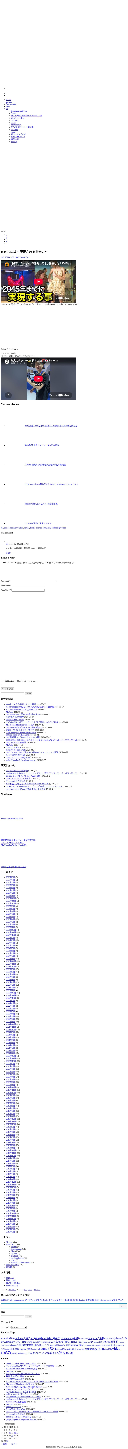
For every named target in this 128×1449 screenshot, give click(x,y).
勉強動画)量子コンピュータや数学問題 (42, 445)
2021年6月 (10, 1040)
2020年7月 (10, 1069)
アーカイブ (6, 1327)
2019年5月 (10, 1106)
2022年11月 (11, 995)
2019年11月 (11, 1090)
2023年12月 (11, 961)
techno (80, 1349)
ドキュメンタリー (57, 1300)
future (20, 528)
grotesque (88, 1342)
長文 (37, 1300)
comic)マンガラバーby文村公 (18, 757)
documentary (12, 528)
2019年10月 (11, 1093)
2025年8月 (10, 909)
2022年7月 (10, 1006)
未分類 (9, 1267)
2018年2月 (10, 1145)
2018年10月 (11, 1124)
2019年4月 (10, 1108)
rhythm (26, 1349)
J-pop (44, 1345)
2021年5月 (10, 1043)
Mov (8, 106)
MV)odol (9, 745)
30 (7, 1441)
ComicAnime (11, 104)
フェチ (121, 1300)
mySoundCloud (17, 1258)
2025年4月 (10, 919)
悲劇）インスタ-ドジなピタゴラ (20, 730)
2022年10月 (11, 998)
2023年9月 (10, 969)
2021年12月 (11, 1024)
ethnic (36, 1342)
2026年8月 (10, 877)
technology (56, 528)
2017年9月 (10, 1158)
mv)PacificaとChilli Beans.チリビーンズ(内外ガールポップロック (34, 786)
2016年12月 (11, 1182)
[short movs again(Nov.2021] (5, 231)
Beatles (45, 1300)
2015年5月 (10, 1232)
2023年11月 (11, 964)
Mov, (18, 257)
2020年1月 (10, 1085)
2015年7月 (10, 1226)
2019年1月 (10, 1116)
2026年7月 (10, 880)
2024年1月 (10, 959)
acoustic (7, 1338)
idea (8, 1345)
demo (121, 1338)
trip (108, 1349)
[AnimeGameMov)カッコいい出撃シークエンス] (2, 231)
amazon (21, 1300)
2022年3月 (10, 1016)
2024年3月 (10, 953)
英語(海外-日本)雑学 (15, 717)
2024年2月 (10, 956)
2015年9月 (10, 1221)
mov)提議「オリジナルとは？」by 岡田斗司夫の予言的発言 (51, 426)
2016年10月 (11, 1187)
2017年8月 (10, 1161)
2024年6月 (10, 945)
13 (17, 1433)
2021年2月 (10, 1050)
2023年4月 (10, 982)
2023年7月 (10, 974)
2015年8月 (10, 1224)
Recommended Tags (19, 111)
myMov (14, 1253)
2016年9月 (10, 1190)
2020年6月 (10, 1071)
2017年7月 (10, 1163)
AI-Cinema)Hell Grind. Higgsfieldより (21, 709)
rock (35, 1349)
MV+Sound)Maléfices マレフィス (20, 725)
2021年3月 (10, 1048)
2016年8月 (10, 1192)
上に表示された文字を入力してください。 (20, 681)
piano (109, 1300)
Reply (8, 553)
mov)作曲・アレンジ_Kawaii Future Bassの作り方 (27, 784)
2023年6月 (10, 977)
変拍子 (115, 1300)
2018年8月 (10, 1129)
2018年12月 (11, 1119)
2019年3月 (10, 1111)
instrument (31, 1344)
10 (10, 1433)
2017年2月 (10, 1177)
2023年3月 (10, 985)
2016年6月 (10, 1198)
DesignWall (28, 1290)
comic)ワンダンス (13, 747)
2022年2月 (10, 1019)
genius (26, 528)
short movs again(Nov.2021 (12, 818)
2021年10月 (11, 1029)
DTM (97, 1300)
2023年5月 (10, 980)
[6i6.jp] (64, 84)
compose (96, 1338)
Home (8, 100)
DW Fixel (37, 1290)
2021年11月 (11, 1027)
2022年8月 (10, 1003)
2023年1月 (10, 990)
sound (47, 1348)
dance (109, 1338)
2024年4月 (10, 951)
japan (16, 1300)
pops (111, 1345)
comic (83, 1338)
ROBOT (68, 1300)
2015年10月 (11, 1219)
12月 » (14, 1444)
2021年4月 (10, 1045)
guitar (98, 1342)
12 (15, 1433)
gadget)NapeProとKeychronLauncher (21, 760)
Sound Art (24, 257)
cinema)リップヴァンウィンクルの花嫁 (23, 776)
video (64, 528)
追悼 (92, 1300)
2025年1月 (10, 927)
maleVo (64, 1345)
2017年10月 (11, 1156)
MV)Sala (9, 712)
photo (13, 122)
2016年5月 (10, 1200)
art (35, 1338)
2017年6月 (10, 1166)
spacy (61, 1349)
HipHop (103, 1300)
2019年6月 (10, 1103)
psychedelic (12, 1349)
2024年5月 (10, 948)
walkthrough (25, 1353)
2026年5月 (10, 885)
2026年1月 (10, 895)
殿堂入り (15, 139)
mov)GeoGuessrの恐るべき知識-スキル (23, 714)
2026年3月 (10, 890)
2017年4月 (10, 1171)
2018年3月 (10, 1142)
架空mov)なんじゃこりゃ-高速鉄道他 (41, 504)
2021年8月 (10, 1035)
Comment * (5, 581)
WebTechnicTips (17, 118)
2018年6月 (10, 1135)
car (5, 528)
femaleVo (48, 1342)
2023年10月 (11, 966)
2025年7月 (10, 911)
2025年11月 (11, 901)
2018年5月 (10, 1137)
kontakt (82, 1300)
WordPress (12, 1290)
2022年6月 (10, 1008)
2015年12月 (11, 1213)
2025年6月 (10, 914)
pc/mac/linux (16, 125)
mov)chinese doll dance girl (17, 771)
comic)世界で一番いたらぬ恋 (13, 867)
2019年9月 (10, 1095)
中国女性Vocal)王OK (15, 719)
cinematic (70, 1338)
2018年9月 (10, 1127)
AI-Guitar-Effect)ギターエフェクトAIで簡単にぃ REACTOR (32, 722)
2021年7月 (10, 1037)
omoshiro (14, 130)
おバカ (76, 1300)
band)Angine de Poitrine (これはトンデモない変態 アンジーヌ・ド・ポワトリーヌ (41, 740)
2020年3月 (10, 1079)
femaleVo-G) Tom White (16, 750)
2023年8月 (10, 972)
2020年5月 (10, 1074)
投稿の (11, 1280)
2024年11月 (11, 932)
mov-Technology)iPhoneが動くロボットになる (26, 789)
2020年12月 (11, 1056)
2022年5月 (10, 1011)
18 (12, 1435)
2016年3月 (10, 1205)
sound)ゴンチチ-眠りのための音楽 (21, 704)
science (39, 528)
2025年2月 (10, 924)
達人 (66, 1352)
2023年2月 (10, 987)
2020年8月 (10, 1066)
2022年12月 (11, 993)
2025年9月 (10, 906)
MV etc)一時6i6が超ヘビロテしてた (26, 115)
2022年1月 (10, 1022)
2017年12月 (11, 1150)
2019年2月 (10, 1114)
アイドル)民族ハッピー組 (12, 842)
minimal (77, 1345)
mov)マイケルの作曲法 (16, 742)
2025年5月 (10, 917)
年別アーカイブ (18, 136)
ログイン (10, 1278)
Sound (13, 113)
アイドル (29, 1300)
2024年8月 (10, 940)
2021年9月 (10, 1032)
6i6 (3, 257)
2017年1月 (10, 1179)
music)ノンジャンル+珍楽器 (18, 778)
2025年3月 (10, 922)
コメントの (13, 1283)
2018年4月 (10, 1140)
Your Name (6, 585)
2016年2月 (10, 1208)
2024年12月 (11, 930)
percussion (99, 1345)
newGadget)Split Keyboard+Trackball (21, 733)
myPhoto (14, 120)
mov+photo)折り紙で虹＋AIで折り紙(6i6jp (24, 727)
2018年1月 (10, 1148)
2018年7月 (10, 1132)
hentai (32, 528)
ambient (22, 1338)
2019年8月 (10, 1098)
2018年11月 (11, 1121)
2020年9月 (10, 1064)
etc (7, 109)
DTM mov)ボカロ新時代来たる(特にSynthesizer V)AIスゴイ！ (51, 484)
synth (71, 1349)
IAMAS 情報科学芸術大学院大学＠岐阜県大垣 (45, 465)
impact (16, 1345)
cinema (9, 102)
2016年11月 (11, 1184)
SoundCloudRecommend (21, 1262)
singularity (47, 528)
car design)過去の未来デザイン (38, 523)
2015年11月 (11, 1216)
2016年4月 (10, 1203)
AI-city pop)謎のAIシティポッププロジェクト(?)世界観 (30, 707)
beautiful (50, 1338)
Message (9, 1242)
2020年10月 (11, 1061)
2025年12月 (11, 898)
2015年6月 (10, 1229)
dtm (27, 1341)
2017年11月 (11, 1153)
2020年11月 (11, 1058)
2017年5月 (10, 1169)
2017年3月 (10, 1174)
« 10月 (4, 1444)
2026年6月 (10, 882)
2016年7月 (10, 1195)
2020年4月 (10, 1077)
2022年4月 (10, 1014)
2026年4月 (10, 888)
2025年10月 (11, 903)
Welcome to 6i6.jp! (18, 134)
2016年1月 (10, 1211)
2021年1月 (10, 1053)
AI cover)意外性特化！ (16, 755)
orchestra (89, 1345)
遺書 (88, 1300)
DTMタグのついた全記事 (22, 127)
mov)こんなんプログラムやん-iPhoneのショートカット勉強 (32, 752)
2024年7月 (10, 943)
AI (2, 528)
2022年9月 (10, 1001)
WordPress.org (12, 1285)
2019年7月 (10, 1100)
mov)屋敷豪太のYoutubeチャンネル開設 (23, 737)
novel (13, 132)
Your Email (6, 590)
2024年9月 (10, 938)
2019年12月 (11, 1087)
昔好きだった (7, 1300)
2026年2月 (10, 893)
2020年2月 (10, 1082)
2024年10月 (11, 935)
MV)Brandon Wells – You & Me (14, 845)
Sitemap (14, 142)
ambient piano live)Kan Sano (17, 735)
